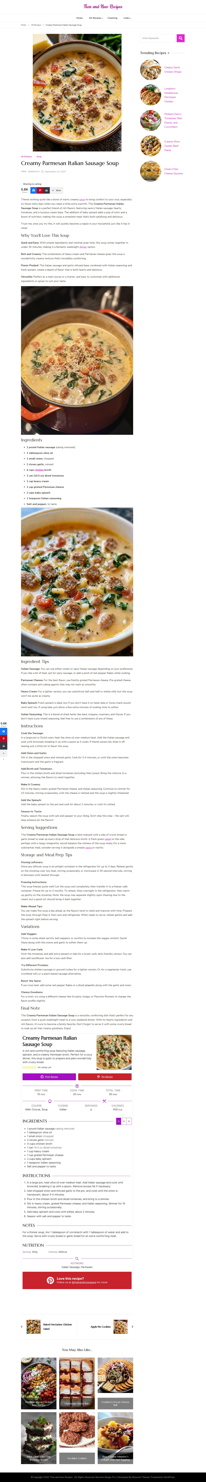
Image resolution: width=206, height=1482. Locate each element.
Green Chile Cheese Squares (173, 171)
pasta (88, 847)
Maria (23, 171)
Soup (39, 157)
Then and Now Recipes (61, 1477)
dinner (83, 247)
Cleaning (112, 18)
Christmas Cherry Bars (77, 1403)
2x (123, 1121)
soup (82, 199)
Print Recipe (51, 1076)
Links (126, 18)
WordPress (169, 1477)
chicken (39, 470)
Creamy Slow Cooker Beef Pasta (172, 146)
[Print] (46, 190)
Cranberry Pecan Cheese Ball (115, 1404)
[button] (24, 1067)
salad (108, 839)
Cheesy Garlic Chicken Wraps (172, 69)
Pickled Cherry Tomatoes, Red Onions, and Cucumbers (173, 120)
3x (129, 1121)
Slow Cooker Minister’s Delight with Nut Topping (115, 1458)
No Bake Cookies (77, 1458)
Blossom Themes (141, 1477)
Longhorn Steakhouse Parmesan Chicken (171, 95)
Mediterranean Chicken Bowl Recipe (38, 1404)
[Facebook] (33, 190)
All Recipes (95, 18)
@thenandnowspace (84, 1282)
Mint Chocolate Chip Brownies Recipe (39, 1458)
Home (80, 18)
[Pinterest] (40, 190)
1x (119, 1121)
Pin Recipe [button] (107, 1076)
